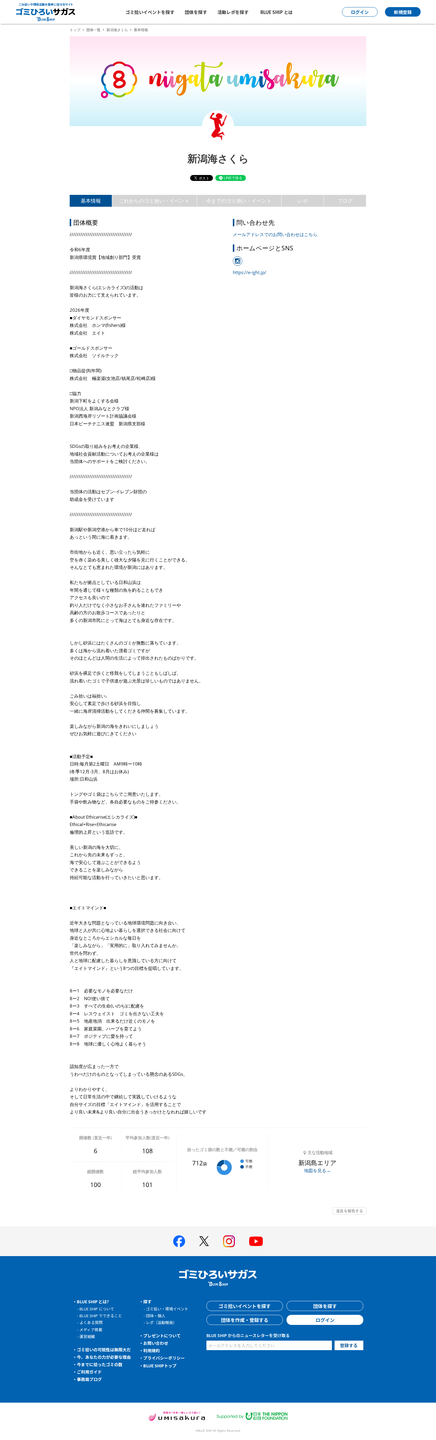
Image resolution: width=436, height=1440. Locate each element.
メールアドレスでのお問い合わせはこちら (275, 234)
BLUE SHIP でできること (100, 1315)
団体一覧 (93, 29)
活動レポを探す (233, 12)
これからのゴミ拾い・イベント (154, 200)
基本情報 (91, 200)
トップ (75, 29)
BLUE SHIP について (96, 1309)
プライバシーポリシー (164, 1358)
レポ (302, 200)
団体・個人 (155, 1315)
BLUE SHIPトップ (159, 1366)
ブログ (345, 200)
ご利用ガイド (89, 1372)
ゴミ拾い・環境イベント (167, 1309)
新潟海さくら (117, 29)
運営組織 (87, 1336)
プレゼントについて (162, 1336)
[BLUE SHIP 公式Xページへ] (204, 1241)
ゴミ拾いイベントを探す (149, 12)
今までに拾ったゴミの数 (99, 1364)
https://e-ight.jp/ (249, 272)
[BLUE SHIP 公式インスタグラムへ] (229, 1241)
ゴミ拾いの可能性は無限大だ (104, 1350)
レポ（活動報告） (161, 1322)
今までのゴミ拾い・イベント (239, 200)
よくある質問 (91, 1322)
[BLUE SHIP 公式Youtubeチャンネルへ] (256, 1241)
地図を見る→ (317, 1170)
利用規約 (151, 1350)
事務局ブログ (89, 1379)
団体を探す (196, 12)
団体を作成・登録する (244, 1319)
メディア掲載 (90, 1329)
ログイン (325, 1319)
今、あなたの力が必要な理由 (104, 1357)
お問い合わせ (155, 1343)
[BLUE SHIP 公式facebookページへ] (179, 1241)
